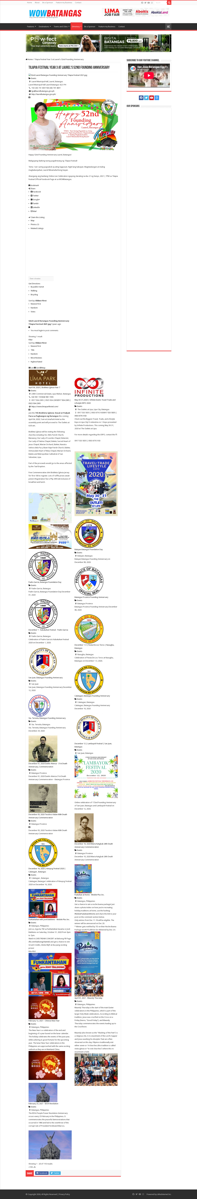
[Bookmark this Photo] (29, 327)
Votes (33, 312)
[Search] (169, 2)
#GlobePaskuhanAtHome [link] (85, 914)
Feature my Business (64, 3)
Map (32, 220)
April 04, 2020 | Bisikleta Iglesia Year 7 (44, 387)
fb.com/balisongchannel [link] (39, 942)
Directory (76, 26)
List (32, 368)
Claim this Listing (37, 217)
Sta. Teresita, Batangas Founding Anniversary (47, 718)
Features (30, 26)
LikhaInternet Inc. (164, 1194)
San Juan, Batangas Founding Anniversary (46, 678)
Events (33, 78)
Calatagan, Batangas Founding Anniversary (92, 696)
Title (32, 350)
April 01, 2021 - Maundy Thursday (88, 998)
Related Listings (37, 228)
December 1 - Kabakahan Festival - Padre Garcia (48, 630)
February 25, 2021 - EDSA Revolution (43, 1104)
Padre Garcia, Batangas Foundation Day (45, 582)
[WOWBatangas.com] (55, 13)
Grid (38, 368)
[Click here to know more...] (98, 43)
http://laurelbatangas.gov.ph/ (43, 94)
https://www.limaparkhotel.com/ (44, 406)
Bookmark (34, 185)
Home (29, 3)
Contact (78, 3)
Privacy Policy (64, 1194)
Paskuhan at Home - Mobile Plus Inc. (89, 895)
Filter (31, 340)
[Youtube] (148, 2)
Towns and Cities (61, 26)
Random (34, 308)
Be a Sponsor (47, 3)
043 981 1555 (47, 397)
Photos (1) (35, 224)
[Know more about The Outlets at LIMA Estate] (135, 12)
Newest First (36, 304)
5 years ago (56, 324)
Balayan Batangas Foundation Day (89, 549)
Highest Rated (36, 362)
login (41, 330)
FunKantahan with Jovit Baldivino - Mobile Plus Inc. (49, 919)
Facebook (36, 192)
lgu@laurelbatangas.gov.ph (42, 91)
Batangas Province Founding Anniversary (91, 597)
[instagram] (152, 2)
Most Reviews (36, 358)
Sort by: (38, 301)
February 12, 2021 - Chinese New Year (44, 1021)
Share (32, 188)
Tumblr (35, 203)
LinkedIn (36, 207)
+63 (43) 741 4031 (53, 88)
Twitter (35, 196)
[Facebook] (142, 2)
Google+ (36, 199)
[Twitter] (145, 2)
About (37, 3)
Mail (34, 211)
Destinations (44, 26)
